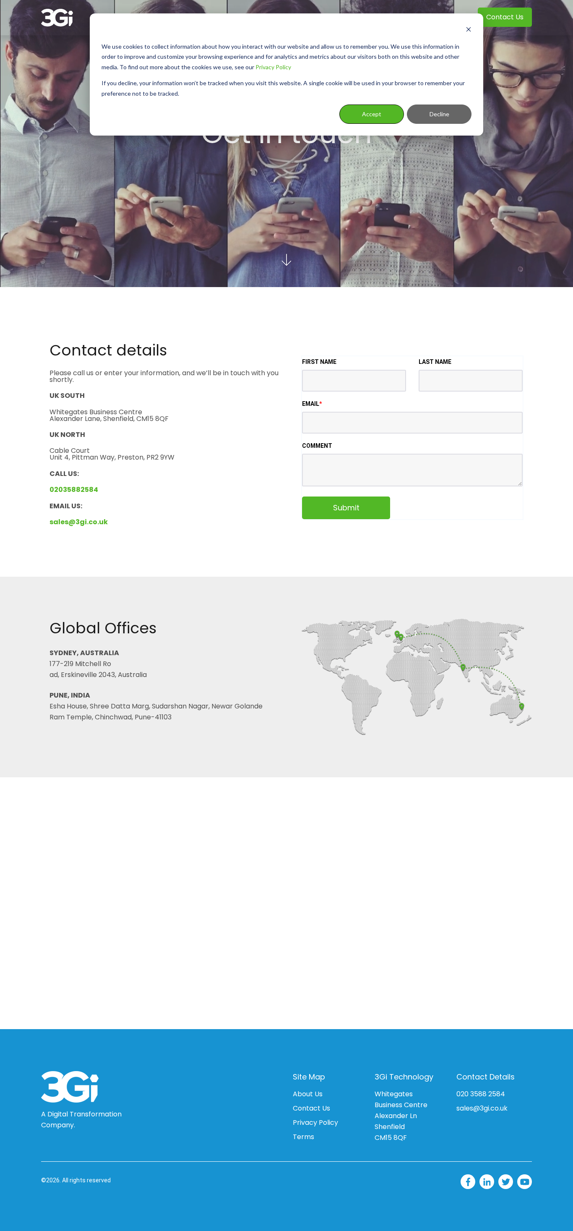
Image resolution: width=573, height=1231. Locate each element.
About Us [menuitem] (308, 1094)
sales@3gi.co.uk (78, 522)
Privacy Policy (273, 67)
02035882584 (73, 489)
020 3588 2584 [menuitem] (480, 1094)
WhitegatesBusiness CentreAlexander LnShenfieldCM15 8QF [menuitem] (401, 1115)
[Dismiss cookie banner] (468, 30)
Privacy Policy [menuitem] (315, 1122)
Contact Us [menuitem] (505, 17)
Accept (371, 114)
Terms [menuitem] (303, 1137)
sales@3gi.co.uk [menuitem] (482, 1108)
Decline (439, 114)
